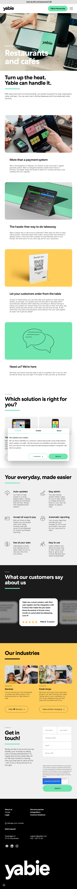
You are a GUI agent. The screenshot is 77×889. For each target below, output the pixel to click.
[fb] (7, 846)
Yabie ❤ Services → (16, 709)
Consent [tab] (18, 431)
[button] (14, 823)
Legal (7, 815)
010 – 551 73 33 (36, 838)
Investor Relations (37, 815)
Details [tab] (38, 431)
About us (8, 809)
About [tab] (59, 431)
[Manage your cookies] (4, 885)
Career (7, 812)
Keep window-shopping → (54, 709)
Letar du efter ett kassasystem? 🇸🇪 (39, 2)
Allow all (58, 456)
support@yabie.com (38, 836)
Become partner (37, 809)
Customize (37, 456)
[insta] (17, 846)
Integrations (35, 812)
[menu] (71, 8)
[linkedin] (12, 846)
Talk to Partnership (57, 9)
